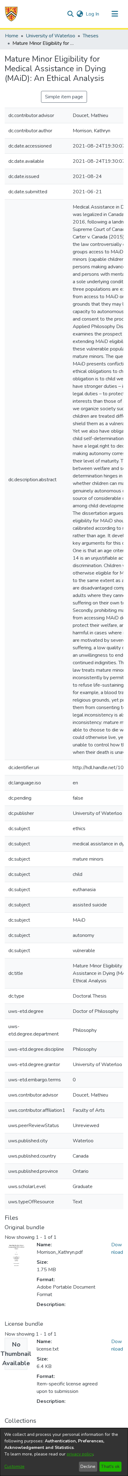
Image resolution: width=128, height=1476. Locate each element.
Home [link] (11, 35)
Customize (14, 1466)
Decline (87, 1466)
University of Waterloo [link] (50, 35)
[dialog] (64, 1452)
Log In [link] (93, 14)
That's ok (110, 1466)
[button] (11, 14)
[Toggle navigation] (114, 14)
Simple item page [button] (64, 96)
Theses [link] (90, 35)
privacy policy (80, 1454)
